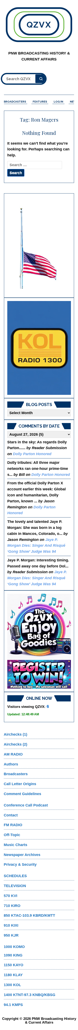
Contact (11, 815)
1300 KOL (12, 985)
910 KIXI (11, 925)
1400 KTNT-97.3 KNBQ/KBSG (29, 995)
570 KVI (10, 896)
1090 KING (13, 955)
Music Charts (15, 845)
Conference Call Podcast (26, 805)
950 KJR (11, 935)
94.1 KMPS (13, 1005)
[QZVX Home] (39, 348)
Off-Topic (12, 835)
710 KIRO (12, 906)
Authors (11, 764)
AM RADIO (13, 754)
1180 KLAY (13, 975)
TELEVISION (15, 886)
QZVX (39, 24)
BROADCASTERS (15, 101)
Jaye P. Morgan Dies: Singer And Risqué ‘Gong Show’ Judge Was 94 (36, 546)
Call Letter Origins (20, 784)
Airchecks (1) (15, 734)
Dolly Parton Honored (32, 454)
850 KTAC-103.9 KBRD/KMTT (29, 915)
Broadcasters (16, 774)
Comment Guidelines (22, 794)
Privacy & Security (20, 864)
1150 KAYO (13, 965)
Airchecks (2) (15, 744)
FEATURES (40, 101)
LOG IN (58, 101)
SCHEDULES (15, 876)
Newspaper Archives (22, 855)
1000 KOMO (14, 947)
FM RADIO (13, 825)
